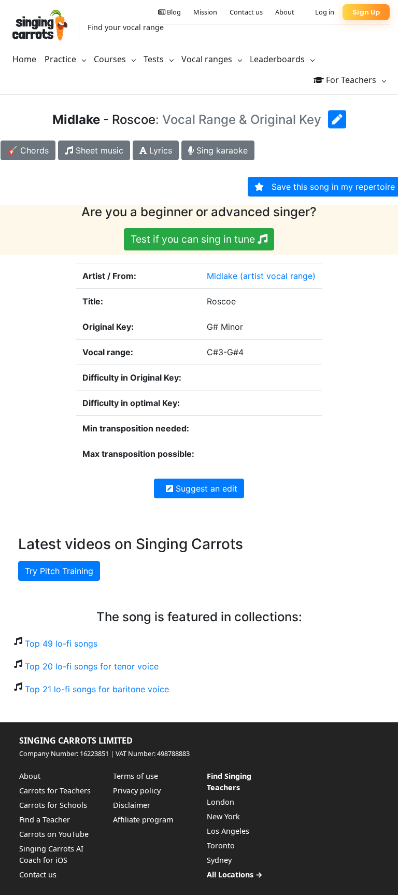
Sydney (219, 860)
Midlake (222, 276)
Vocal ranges (207, 59)
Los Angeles (228, 831)
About (284, 12)
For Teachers (351, 80)
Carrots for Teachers (55, 790)
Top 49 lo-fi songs (61, 643)
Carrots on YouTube (54, 834)
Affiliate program (143, 819)
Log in (324, 12)
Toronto (221, 845)
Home (24, 59)
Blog (173, 12)
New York (223, 816)
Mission (205, 12)
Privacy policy (137, 790)
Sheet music (98, 150)
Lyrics (159, 150)
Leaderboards (278, 59)
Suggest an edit (205, 488)
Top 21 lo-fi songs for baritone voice (97, 689)
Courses (111, 59)
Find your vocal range (126, 27)
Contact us (246, 12)
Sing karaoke (221, 150)
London (220, 802)
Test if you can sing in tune (194, 239)
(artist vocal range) (278, 276)
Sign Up (366, 12)
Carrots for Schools (53, 805)
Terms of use (135, 776)
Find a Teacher (44, 819)
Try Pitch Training (59, 571)
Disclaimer (131, 805)
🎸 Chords (28, 150)
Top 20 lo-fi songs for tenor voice (92, 666)
